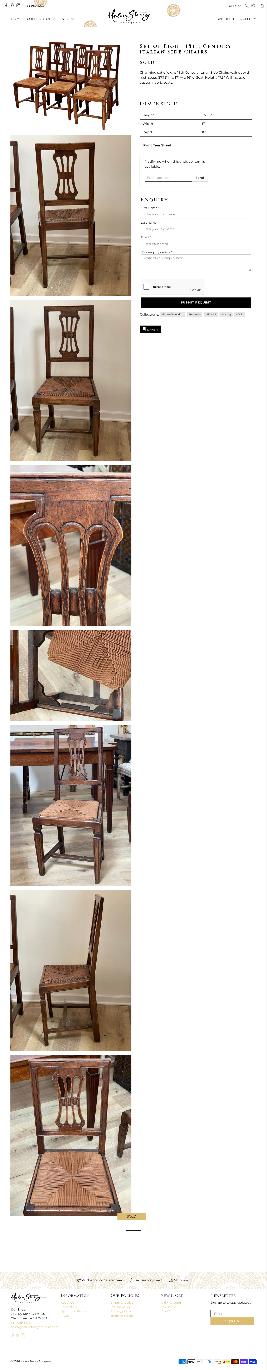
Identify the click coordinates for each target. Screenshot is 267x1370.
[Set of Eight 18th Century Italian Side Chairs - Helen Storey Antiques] (70, 85)
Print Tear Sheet (157, 145)
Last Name (150, 222)
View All (166, 1311)
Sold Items (168, 1307)
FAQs (65, 1316)
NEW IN (211, 314)
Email (146, 237)
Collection (38, 19)
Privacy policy (121, 1311)
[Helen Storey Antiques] (133, 16)
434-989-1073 (34, 5)
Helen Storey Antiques (35, 1361)
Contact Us (69, 1307)
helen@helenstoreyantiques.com (35, 1327)
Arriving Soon (171, 1302)
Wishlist (226, 19)
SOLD (239, 314)
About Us (67, 1302)
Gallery (248, 19)
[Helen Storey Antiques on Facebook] (7, 6)
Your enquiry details (156, 252)
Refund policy (121, 1307)
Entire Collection (172, 314)
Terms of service (122, 1316)
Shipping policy (122, 1302)
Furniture (194, 314)
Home (16, 19)
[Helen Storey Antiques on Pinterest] (13, 6)
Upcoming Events (74, 1311)
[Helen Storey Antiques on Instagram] (19, 6)
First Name (150, 208)
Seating (226, 314)
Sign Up (232, 1321)
